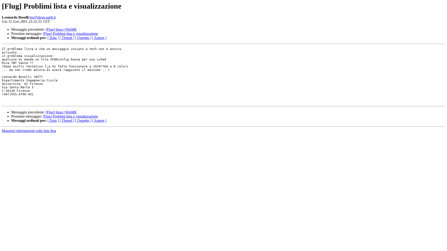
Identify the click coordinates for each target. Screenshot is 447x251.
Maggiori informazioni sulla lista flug (29, 131)
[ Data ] (53, 38)
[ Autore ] (99, 38)
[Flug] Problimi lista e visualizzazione (70, 34)
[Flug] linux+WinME (61, 29)
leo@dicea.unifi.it (43, 17)
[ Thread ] (67, 38)
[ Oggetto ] (83, 38)
